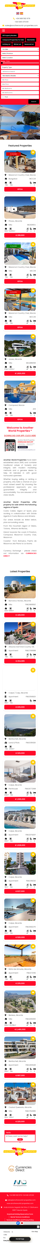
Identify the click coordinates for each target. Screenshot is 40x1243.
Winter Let (17, 44)
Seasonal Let (29, 44)
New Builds (31, 40)
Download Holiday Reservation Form (20, 1214)
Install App (20, 1239)
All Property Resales (9, 35)
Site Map (35, 1232)
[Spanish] (21, 13)
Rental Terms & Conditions (20, 1217)
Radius (5, 61)
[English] (18, 13)
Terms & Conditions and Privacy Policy (20, 1220)
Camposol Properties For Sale (13, 40)
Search (33, 102)
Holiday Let (6, 44)
